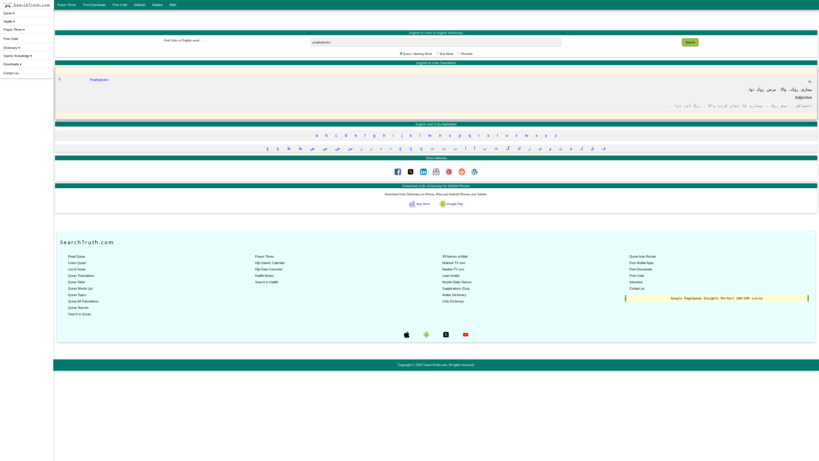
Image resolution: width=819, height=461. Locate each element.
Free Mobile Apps (641, 263)
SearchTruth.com (31, 5)
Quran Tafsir (76, 282)
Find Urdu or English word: (182, 40)
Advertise (636, 282)
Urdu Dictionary (453, 301)
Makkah (139, 5)
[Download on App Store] (407, 334)
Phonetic (467, 53)
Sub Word (446, 53)
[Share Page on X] (411, 171)
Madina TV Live (453, 269)
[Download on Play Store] (427, 334)
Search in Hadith (266, 282)
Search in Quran (79, 314)
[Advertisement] (436, 20)
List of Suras (77, 269)
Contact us (11, 73)
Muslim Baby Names (457, 282)
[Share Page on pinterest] (449, 171)
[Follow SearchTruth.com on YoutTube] (465, 334)
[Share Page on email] (436, 171)
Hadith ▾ (9, 21)
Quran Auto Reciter (642, 256)
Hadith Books (264, 275)
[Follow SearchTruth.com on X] (446, 334)
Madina (157, 5)
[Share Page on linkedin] (424, 171)
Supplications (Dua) (456, 288)
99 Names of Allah (455, 256)
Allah (172, 5)
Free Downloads (94, 5)
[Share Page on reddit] (462, 171)
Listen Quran (77, 263)
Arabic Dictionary (454, 295)
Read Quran (76, 256)
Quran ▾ (9, 13)
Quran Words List (80, 288)
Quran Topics (77, 295)
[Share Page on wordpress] (474, 171)
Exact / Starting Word (417, 53)
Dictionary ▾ (11, 48)
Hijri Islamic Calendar (270, 263)
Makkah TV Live (453, 263)
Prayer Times (66, 5)
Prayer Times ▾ (14, 29)
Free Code (120, 5)
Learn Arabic (451, 275)
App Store (423, 204)
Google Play (454, 204)
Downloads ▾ (12, 64)
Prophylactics (99, 80)
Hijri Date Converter (269, 269)
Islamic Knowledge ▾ (17, 56)
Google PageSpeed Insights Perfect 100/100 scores (717, 298)
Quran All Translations (83, 301)
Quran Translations (81, 275)
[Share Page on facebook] (398, 171)
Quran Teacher (78, 307)
